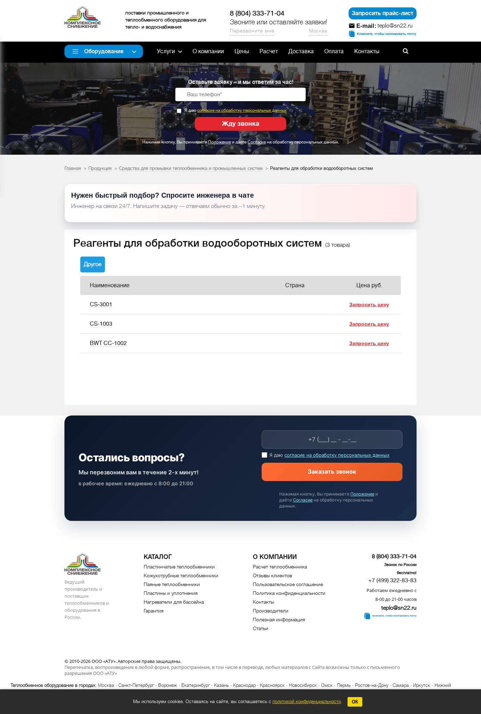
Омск (327, 685)
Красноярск (272, 685)
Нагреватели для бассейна (174, 602)
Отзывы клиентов (272, 575)
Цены (242, 51)
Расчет (269, 51)
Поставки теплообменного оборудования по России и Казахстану (82, 17)
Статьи (260, 628)
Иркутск (421, 685)
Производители (270, 611)
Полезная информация (279, 619)
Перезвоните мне (252, 30)
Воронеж (167, 685)
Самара (401, 685)
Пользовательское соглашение (288, 584)
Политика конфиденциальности (289, 593)
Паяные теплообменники (172, 584)
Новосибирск (303, 685)
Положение (219, 142)
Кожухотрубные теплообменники (181, 575)
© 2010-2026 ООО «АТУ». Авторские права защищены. (122, 661)
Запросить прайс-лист (382, 13)
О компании (208, 51)
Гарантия (153, 611)
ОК (355, 701)
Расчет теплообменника (280, 567)
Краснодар (244, 685)
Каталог (158, 556)
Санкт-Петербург (136, 685)
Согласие (257, 142)
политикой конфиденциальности (307, 701)
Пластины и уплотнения (171, 593)
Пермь (344, 685)
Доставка (301, 51)
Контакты (366, 51)
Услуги (166, 51)
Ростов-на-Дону (371, 685)
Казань (221, 685)
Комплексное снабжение (82, 564)
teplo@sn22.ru (395, 26)
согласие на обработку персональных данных (242, 110)
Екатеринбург (195, 685)
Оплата (334, 51)
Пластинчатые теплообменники (179, 567)
